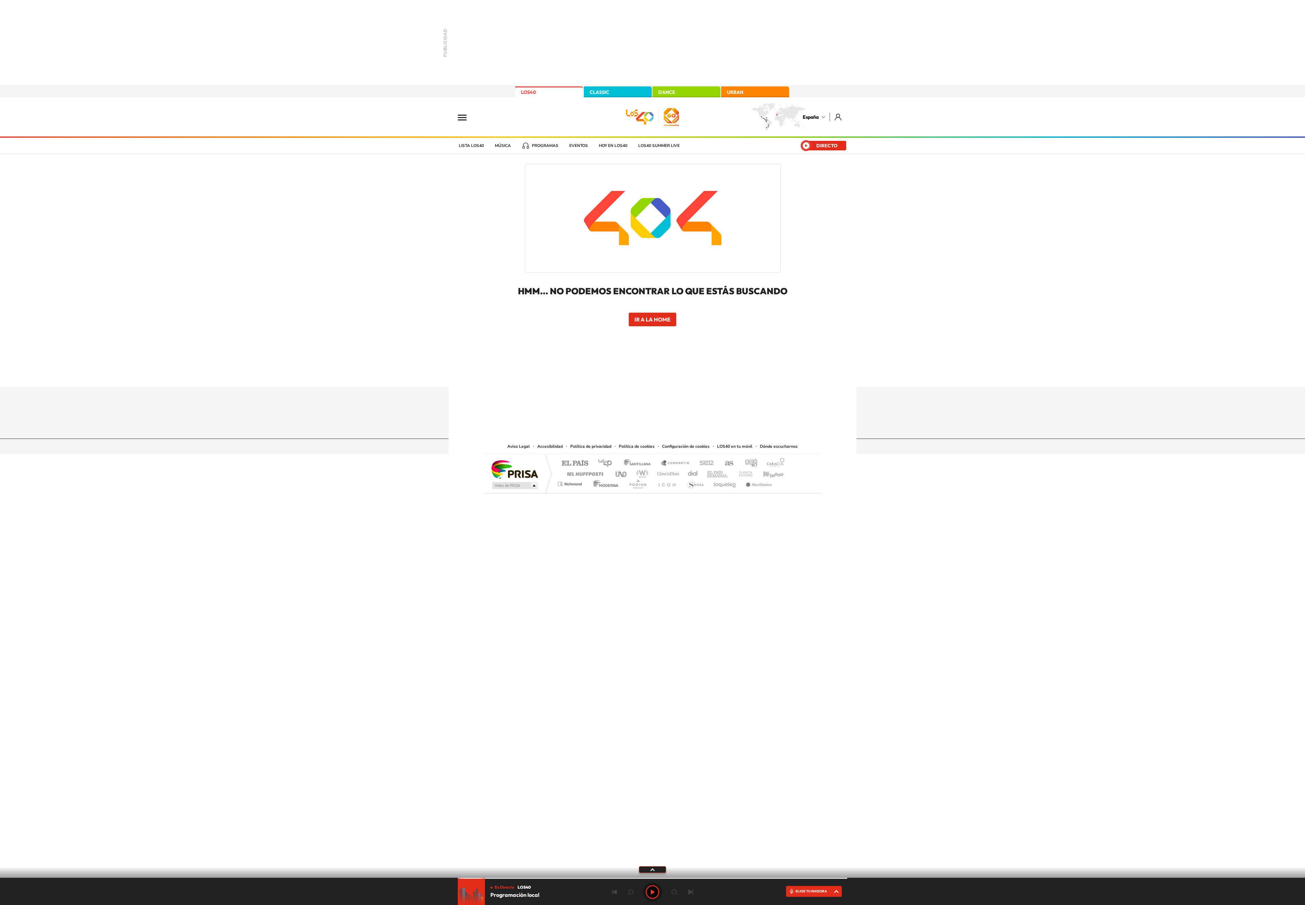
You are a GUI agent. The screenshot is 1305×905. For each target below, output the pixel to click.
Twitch (679, 373)
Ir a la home (652, 319)
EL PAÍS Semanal (717, 472)
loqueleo (725, 482)
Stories (693, 373)
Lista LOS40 (471, 145)
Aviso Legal (518, 446)
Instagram (611, 373)
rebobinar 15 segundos (631, 892)
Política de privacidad (590, 446)
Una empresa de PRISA (514, 469)
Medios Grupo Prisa (514, 485)
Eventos (578, 145)
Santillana (639, 463)
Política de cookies (637, 446)
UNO (621, 472)
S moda (695, 482)
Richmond (570, 482)
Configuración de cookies (686, 446)
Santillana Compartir (675, 463)
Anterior (614, 892)
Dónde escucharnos (779, 446)
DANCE (666, 92)
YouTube (638, 373)
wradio (641, 472)
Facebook (666, 373)
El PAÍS (575, 463)
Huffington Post (584, 472)
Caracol (773, 463)
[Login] (839, 117)
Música (503, 145)
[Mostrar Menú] (466, 117)
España (811, 117)
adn (748, 463)
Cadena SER (704, 463)
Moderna (604, 482)
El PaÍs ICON (666, 482)
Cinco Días (667, 472)
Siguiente (690, 892)
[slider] (652, 878)
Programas (545, 145)
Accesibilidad (550, 446)
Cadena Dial (692, 472)
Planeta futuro (742, 472)
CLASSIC (599, 92)
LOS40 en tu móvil (734, 446)
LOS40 (528, 92)
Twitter (652, 373)
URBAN (735, 92)
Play (652, 892)
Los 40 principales (607, 463)
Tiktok (625, 373)
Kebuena (767, 472)
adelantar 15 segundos (674, 892)
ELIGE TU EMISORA (811, 891)
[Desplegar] (652, 869)
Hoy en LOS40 (613, 145)
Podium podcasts (637, 482)
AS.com (726, 463)
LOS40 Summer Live (659, 145)
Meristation (758, 482)
